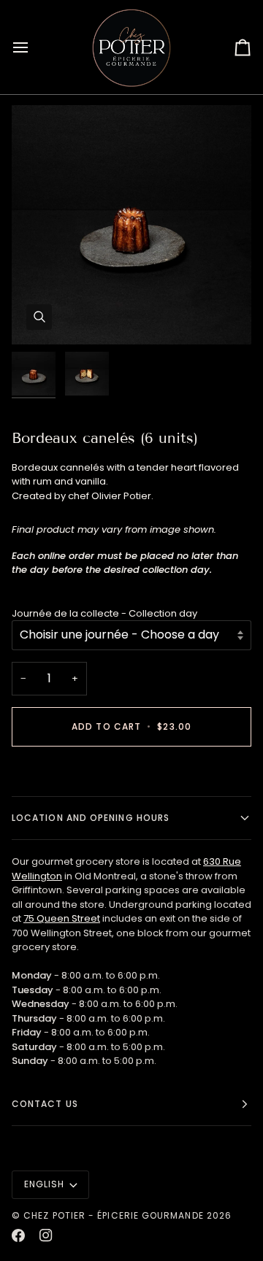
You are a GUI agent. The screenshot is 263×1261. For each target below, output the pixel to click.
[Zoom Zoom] (131, 224)
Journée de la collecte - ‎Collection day (104, 613)
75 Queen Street (61, 918)
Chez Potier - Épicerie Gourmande (113, 1215)
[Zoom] (39, 317)
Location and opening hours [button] (90, 817)
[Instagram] (46, 1235)
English (44, 1184)
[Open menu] (34, 47)
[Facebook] (18, 1235)
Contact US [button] (45, 1104)
